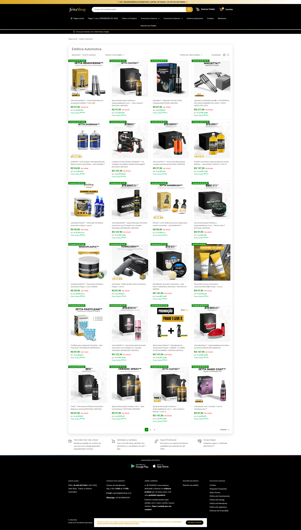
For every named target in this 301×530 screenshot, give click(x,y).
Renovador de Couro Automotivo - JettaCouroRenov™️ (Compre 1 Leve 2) (208, 285)
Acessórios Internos (149, 18)
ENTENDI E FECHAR (194, 522)
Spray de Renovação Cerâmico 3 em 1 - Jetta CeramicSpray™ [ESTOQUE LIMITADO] (128, 408)
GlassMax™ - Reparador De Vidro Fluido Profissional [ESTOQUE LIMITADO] (167, 102)
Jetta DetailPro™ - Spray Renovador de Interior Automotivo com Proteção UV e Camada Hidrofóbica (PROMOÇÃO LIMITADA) (129, 347)
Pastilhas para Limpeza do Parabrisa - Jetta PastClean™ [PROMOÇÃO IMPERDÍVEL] (87, 346)
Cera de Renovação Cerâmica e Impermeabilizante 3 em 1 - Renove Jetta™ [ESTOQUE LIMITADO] (209, 225)
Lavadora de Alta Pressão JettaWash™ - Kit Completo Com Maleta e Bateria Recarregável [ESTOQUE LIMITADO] (128, 164)
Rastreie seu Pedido (148, 26)
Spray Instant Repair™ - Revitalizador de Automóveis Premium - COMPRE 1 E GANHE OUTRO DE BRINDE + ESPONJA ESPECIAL (169, 347)
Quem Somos (215, 492)
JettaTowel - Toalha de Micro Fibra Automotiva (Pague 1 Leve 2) (129, 285)
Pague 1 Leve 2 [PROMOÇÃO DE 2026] (103, 18)
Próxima (223, 430)
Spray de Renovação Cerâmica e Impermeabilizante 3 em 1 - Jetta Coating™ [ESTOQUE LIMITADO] (127, 103)
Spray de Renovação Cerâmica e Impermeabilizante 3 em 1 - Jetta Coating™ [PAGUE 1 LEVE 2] (168, 409)
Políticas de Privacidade (219, 511)
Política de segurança (218, 507)
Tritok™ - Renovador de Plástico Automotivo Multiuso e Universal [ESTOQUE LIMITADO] (87, 408)
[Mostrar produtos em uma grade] (224, 55)
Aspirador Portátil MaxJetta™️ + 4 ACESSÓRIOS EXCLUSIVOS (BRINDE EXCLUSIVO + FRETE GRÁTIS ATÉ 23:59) (211, 103)
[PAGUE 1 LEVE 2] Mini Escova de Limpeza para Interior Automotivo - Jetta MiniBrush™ (170, 224)
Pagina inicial (72, 39)
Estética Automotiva (195, 18)
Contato (213, 485)
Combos (210, 18)
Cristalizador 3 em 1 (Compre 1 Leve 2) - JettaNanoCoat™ (208, 408)
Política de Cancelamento (220, 496)
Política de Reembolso (218, 503)
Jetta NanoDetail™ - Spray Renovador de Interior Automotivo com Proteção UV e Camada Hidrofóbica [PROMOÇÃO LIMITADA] (129, 225)
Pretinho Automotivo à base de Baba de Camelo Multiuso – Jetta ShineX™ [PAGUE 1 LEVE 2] (211, 163)
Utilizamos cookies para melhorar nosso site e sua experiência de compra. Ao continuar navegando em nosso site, (139, 522)
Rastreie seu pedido (190, 485)
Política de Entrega (217, 500)
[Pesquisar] (189, 9)
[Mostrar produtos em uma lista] (228, 55)
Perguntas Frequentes (218, 489)
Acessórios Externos (172, 18)
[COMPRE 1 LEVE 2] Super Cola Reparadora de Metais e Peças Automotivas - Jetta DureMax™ (88, 163)
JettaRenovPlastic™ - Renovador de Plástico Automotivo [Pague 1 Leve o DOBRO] (87, 285)
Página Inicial (78, 18)
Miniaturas (222, 18)
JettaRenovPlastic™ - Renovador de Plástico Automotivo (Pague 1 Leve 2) (87, 224)
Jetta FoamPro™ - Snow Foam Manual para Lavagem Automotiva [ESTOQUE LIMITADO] (169, 163)
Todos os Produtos (129, 18)
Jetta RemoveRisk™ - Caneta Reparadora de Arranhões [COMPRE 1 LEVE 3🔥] (87, 102)
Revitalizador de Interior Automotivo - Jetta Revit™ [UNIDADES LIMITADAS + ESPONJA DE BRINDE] (170, 286)
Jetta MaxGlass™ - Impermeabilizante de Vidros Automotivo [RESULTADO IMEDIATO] (211, 346)
